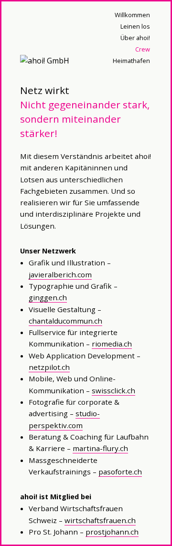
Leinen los (135, 26)
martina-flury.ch (100, 448)
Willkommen (132, 14)
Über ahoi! (135, 37)
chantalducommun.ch (65, 321)
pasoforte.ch (120, 471)
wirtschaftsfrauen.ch (100, 520)
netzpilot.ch (49, 367)
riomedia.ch (112, 343)
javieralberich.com (60, 274)
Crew (142, 49)
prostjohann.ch (112, 531)
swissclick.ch (113, 390)
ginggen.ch (48, 297)
